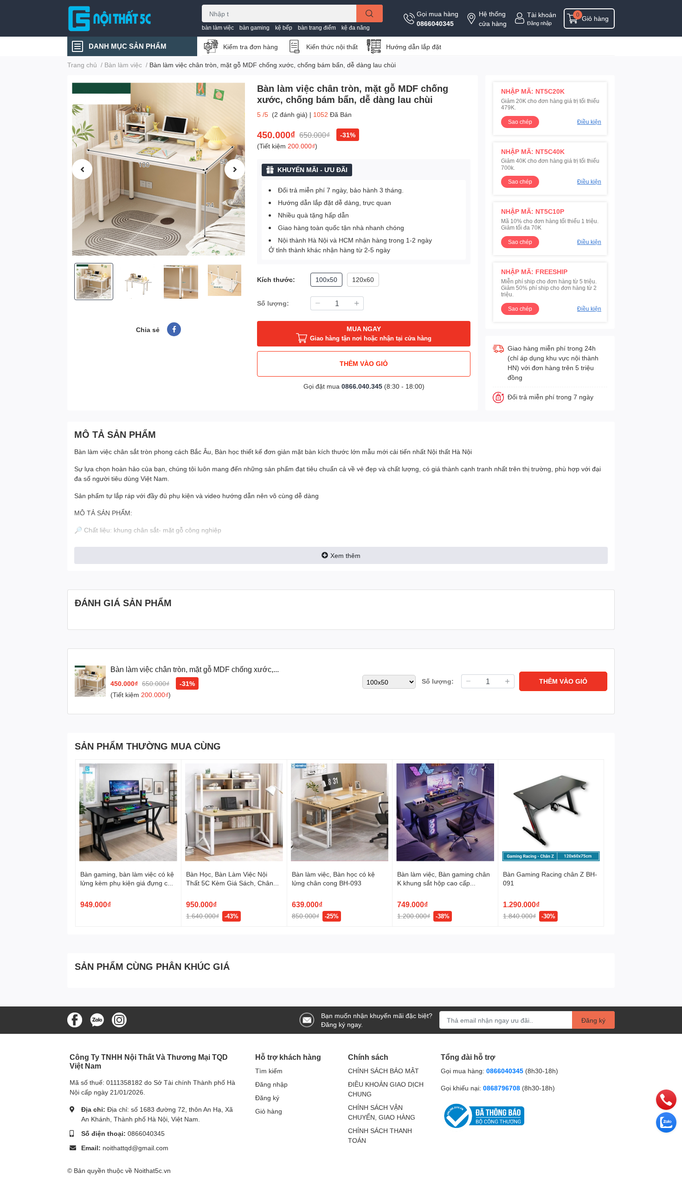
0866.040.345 (361, 386)
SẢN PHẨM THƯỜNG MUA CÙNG (148, 745)
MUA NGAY (370, 333)
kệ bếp (283, 27)
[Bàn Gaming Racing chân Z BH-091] (551, 812)
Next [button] (235, 169)
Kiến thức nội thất (332, 47)
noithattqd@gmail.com (135, 1148)
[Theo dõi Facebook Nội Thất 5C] (74, 1019)
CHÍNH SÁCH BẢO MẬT (383, 1071)
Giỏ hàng (268, 1111)
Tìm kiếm (269, 1071)
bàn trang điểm (317, 27)
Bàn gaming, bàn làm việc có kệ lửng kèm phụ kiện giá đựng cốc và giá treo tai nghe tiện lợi (127, 883)
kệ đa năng (355, 27)
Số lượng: (273, 303)
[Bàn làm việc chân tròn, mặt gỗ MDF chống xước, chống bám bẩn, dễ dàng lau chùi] (158, 169)
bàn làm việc (218, 27)
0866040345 (435, 23)
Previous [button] (82, 169)
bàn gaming (254, 27)
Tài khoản (541, 15)
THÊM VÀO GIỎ (364, 363)
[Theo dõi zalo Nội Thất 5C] (97, 1019)
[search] (369, 13)
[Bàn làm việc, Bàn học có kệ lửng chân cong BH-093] (340, 812)
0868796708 (502, 1088)
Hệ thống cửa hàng (493, 18)
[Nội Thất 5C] (124, 18)
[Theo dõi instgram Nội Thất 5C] (119, 1019)
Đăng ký (593, 1020)
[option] (158, 169)
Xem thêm (345, 555)
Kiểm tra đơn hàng (250, 47)
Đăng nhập (539, 23)
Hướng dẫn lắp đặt (413, 47)
